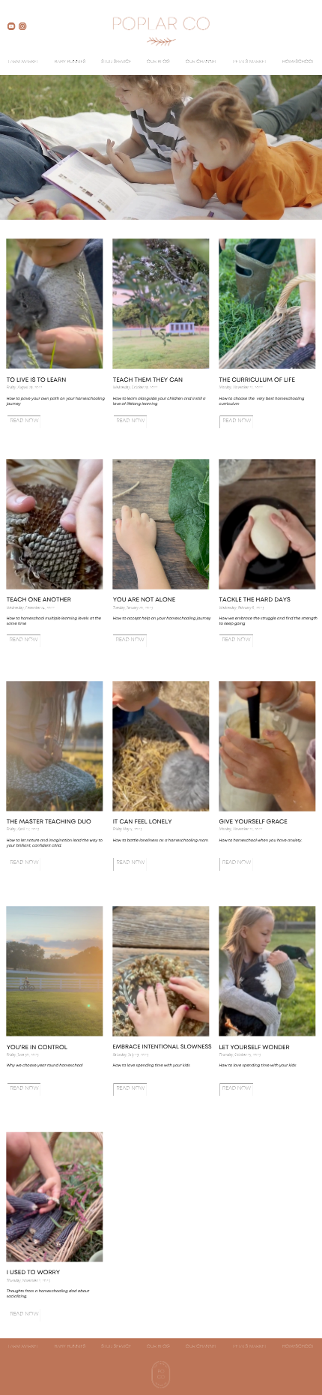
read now (24, 863)
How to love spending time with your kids (257, 1065)
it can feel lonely (142, 822)
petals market (250, 62)
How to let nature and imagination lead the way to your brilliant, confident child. (55, 843)
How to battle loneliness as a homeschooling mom (160, 840)
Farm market (23, 62)
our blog (158, 62)
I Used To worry (33, 1273)
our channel (201, 62)
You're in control (37, 1048)
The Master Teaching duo (49, 822)
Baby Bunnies (70, 62)
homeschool (298, 62)
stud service (116, 62)
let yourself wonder (254, 1048)
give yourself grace (253, 822)
